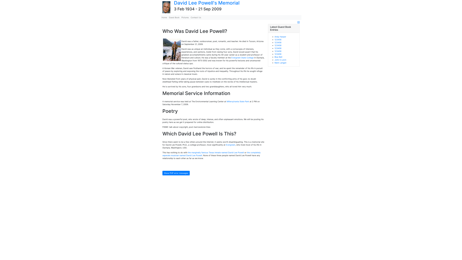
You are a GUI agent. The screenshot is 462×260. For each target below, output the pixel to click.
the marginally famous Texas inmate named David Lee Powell (216, 152)
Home (164, 17)
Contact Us (196, 17)
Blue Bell (278, 57)
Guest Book (174, 17)
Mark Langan (280, 63)
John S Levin (280, 60)
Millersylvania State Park (238, 101)
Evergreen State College (242, 57)
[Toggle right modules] (299, 22)
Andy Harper (280, 37)
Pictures (185, 17)
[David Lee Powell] (165, 7)
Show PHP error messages (176, 173)
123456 (278, 39)
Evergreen (230, 145)
